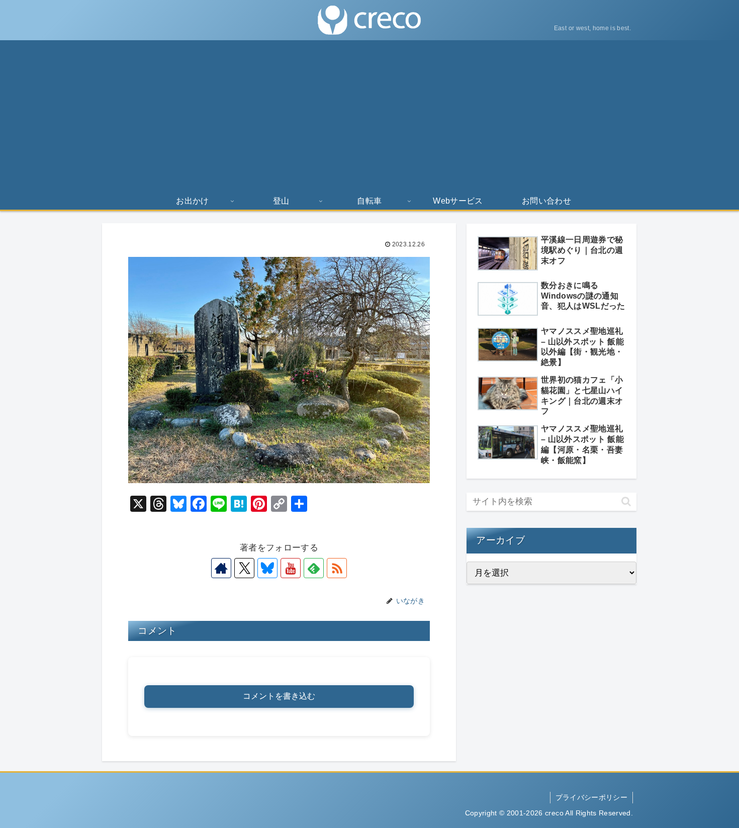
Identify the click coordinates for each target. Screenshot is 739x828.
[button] (626, 501)
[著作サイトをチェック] (221, 568)
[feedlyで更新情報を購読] (314, 568)
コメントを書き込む (279, 696)
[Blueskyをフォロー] (267, 568)
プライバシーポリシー (591, 797)
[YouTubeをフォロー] (291, 568)
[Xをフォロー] (244, 568)
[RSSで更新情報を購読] (337, 568)
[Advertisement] (369, 115)
